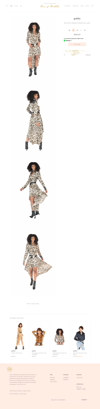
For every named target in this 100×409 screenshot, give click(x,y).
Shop (11, 5)
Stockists (52, 377)
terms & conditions (14, 393)
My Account (80, 377)
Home (7, 5)
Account (87, 5)
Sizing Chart (88, 54)
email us (79, 387)
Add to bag (77, 44)
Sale (21, 5)
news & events (67, 5)
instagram (66, 377)
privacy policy (23, 393)
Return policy (53, 381)
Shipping (52, 379)
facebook (65, 379)
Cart (92, 5)
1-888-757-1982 (81, 389)
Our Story (16, 5)
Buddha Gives (75, 5)
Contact (82, 5)
